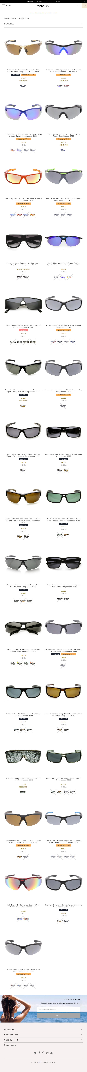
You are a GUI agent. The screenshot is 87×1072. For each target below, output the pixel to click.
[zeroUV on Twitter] (35, 1053)
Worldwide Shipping (36, 1)
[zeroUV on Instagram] (47, 1053)
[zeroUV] (43, 5)
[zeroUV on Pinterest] (43, 1053)
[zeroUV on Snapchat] (51, 1053)
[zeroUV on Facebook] (39, 1053)
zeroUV (39, 1062)
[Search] (79, 6)
